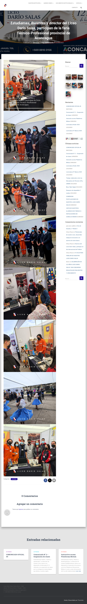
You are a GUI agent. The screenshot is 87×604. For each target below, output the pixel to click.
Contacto (74, 7)
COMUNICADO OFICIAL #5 (73, 106)
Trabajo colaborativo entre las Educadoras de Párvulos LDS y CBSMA (74, 180)
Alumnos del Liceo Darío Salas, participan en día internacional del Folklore (74, 246)
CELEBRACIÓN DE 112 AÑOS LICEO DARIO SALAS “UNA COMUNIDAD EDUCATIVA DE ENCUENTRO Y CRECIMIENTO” (74, 267)
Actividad (14, 479)
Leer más (78, 571)
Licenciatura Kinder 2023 (73, 124)
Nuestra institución (34, 3)
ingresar (21, 509)
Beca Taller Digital (71, 187)
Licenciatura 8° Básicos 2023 (74, 130)
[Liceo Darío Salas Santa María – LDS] (5, 5)
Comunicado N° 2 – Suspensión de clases (42, 556)
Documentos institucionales (64, 3)
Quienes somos (48, 3)
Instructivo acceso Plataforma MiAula (68, 556)
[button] (40, 3)
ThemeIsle (80, 600)
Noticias (78, 3)
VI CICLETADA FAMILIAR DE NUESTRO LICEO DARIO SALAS (74, 255)
